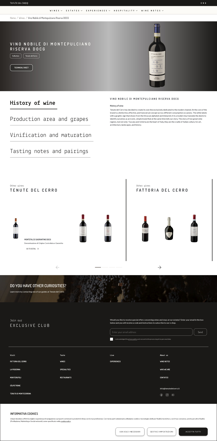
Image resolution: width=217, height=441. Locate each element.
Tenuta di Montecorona (20, 394)
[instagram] (167, 395)
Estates (73, 11)
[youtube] (173, 395)
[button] (98, 267)
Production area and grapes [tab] (49, 119)
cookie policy (66, 421)
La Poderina (15, 369)
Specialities (65, 369)
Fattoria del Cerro (18, 361)
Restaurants (65, 377)
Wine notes (151, 11)
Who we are (165, 369)
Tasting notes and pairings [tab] (49, 151)
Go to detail (31, 249)
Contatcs (164, 377)
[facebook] (161, 395)
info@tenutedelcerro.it (170, 388)
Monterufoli (15, 377)
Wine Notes (165, 361)
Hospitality (124, 11)
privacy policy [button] (132, 339)
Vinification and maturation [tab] (50, 135)
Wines (55, 11)
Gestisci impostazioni (161, 432)
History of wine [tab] (32, 103)
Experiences (97, 11)
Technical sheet (21, 68)
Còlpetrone (15, 385)
